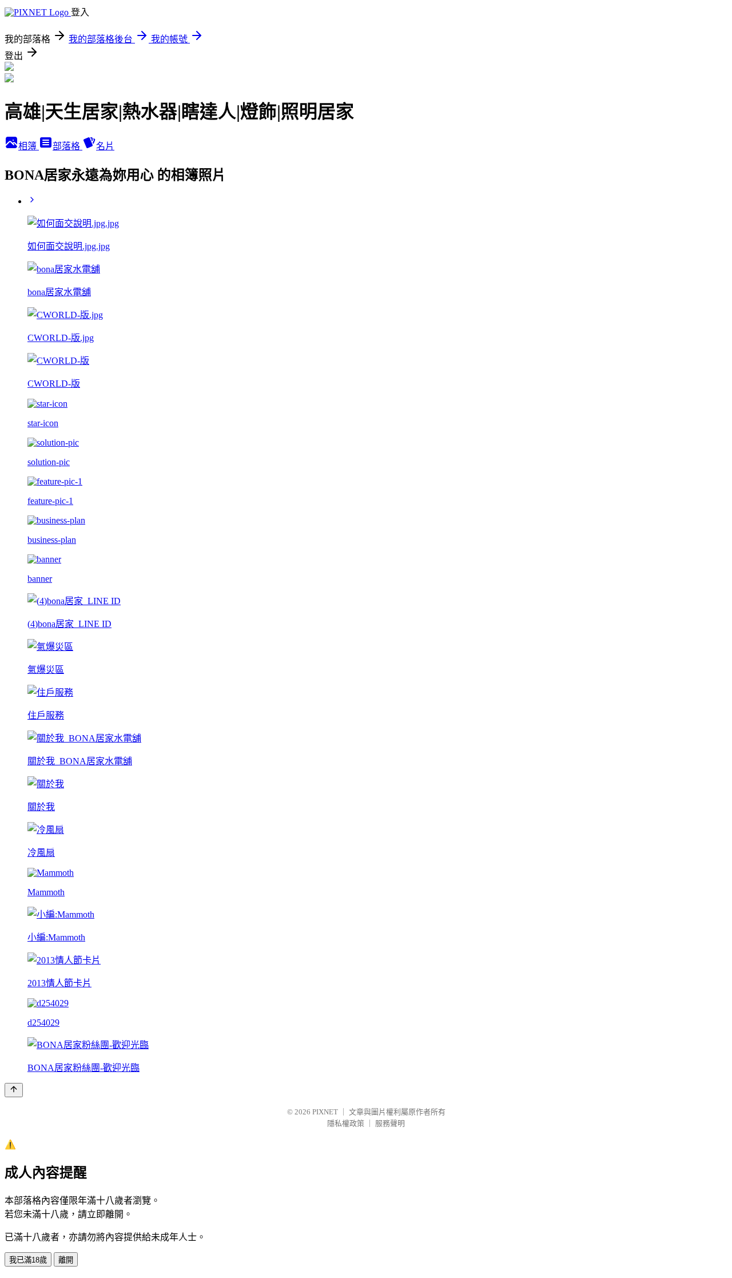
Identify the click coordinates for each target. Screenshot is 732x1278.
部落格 (67, 146)
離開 (65, 1260)
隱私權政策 (345, 1123)
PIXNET (325, 1112)
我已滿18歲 (28, 1260)
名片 (105, 146)
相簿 (28, 146)
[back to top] (14, 1090)
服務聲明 (390, 1123)
